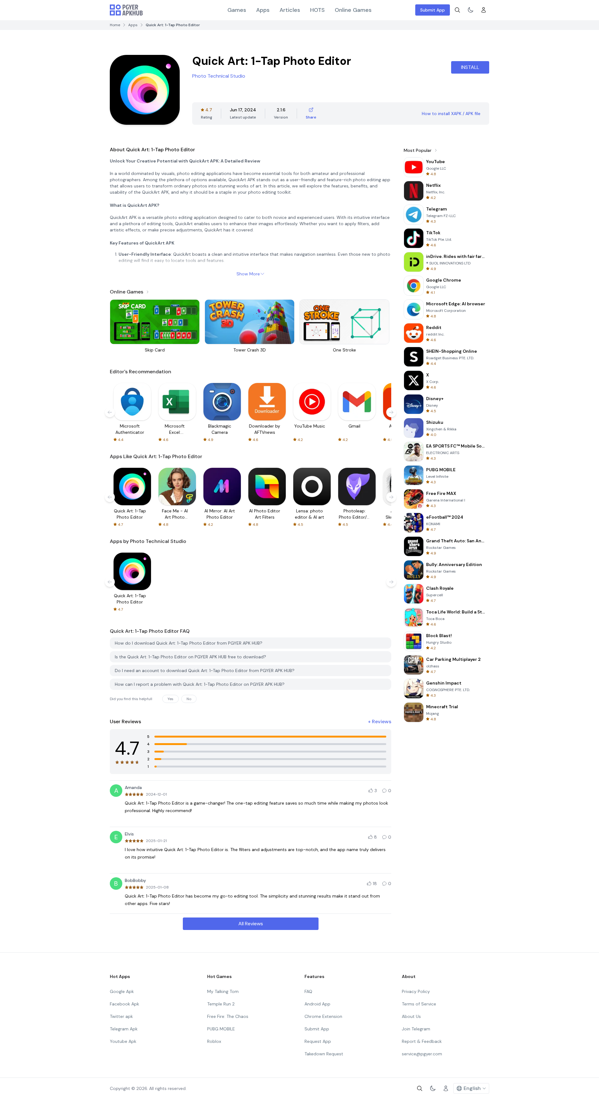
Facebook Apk (124, 1004)
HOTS (317, 10)
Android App (317, 1004)
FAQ (308, 991)
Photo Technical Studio (218, 76)
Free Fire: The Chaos (227, 1016)
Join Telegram (416, 1029)
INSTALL (470, 67)
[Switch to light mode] (470, 10)
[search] (457, 10)
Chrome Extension (323, 1016)
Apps (263, 10)
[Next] (391, 412)
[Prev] (110, 412)
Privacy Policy (416, 991)
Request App (317, 1041)
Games (236, 10)
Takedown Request (323, 1054)
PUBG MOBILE (221, 1029)
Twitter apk (121, 1016)
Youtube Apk (123, 1041)
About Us (411, 1016)
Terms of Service (419, 1004)
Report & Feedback (422, 1041)
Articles (290, 10)
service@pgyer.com (422, 1054)
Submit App (432, 10)
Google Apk (122, 991)
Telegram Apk (124, 1029)
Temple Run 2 (221, 1004)
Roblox (214, 1041)
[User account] (483, 10)
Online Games (353, 10)
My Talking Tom (223, 991)
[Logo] (126, 10)
